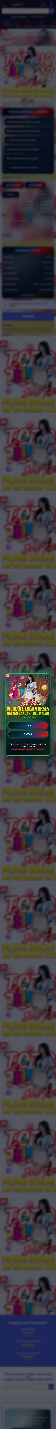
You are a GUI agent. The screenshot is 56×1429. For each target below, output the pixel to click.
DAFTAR (28, 734)
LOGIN (28, 725)
